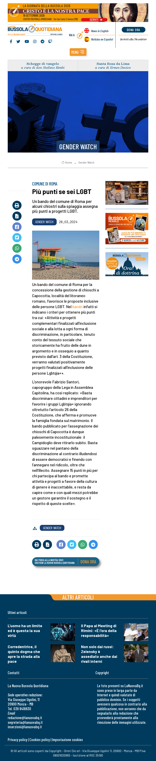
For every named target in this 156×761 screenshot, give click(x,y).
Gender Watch (78, 146)
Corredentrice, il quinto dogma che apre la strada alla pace (24, 654)
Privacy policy (17, 739)
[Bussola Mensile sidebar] (126, 228)
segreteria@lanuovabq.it (25, 722)
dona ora (133, 29)
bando (77, 306)
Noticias (102, 39)
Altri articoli (78, 597)
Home (68, 162)
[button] (78, 52)
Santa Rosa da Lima (113, 63)
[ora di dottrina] (126, 264)
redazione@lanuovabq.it (25, 717)
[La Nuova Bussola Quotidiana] (35, 30)
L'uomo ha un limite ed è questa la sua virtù (25, 630)
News (99, 31)
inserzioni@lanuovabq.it (25, 726)
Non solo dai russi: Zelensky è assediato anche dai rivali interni (99, 654)
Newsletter (133, 39)
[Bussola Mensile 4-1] (126, 193)
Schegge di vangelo (43, 63)
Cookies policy (39, 739)
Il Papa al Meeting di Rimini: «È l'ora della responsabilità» (99, 630)
